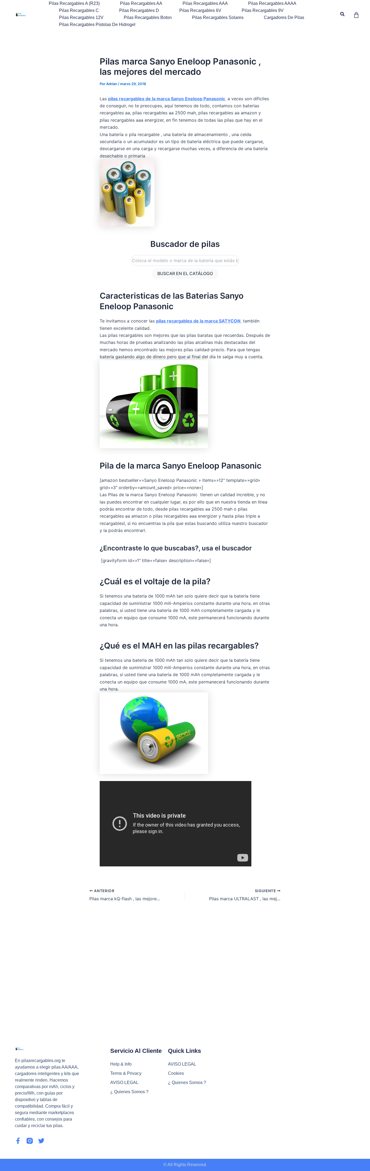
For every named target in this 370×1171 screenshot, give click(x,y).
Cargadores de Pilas (284, 17)
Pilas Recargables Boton (148, 17)
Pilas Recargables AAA (205, 3)
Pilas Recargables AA (141, 3)
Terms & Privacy (125, 1073)
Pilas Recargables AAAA (272, 3)
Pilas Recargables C (79, 10)
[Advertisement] (185, 962)
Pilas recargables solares (218, 17)
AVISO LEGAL (124, 1082)
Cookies (176, 1073)
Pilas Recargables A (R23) (74, 3)
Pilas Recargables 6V (200, 10)
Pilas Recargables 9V (263, 10)
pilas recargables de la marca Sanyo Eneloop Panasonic (167, 98)
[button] (342, 14)
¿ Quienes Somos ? (129, 1091)
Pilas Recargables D (139, 10)
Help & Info (121, 1064)
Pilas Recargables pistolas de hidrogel (97, 24)
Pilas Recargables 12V (81, 17)
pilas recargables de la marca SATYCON (199, 321)
